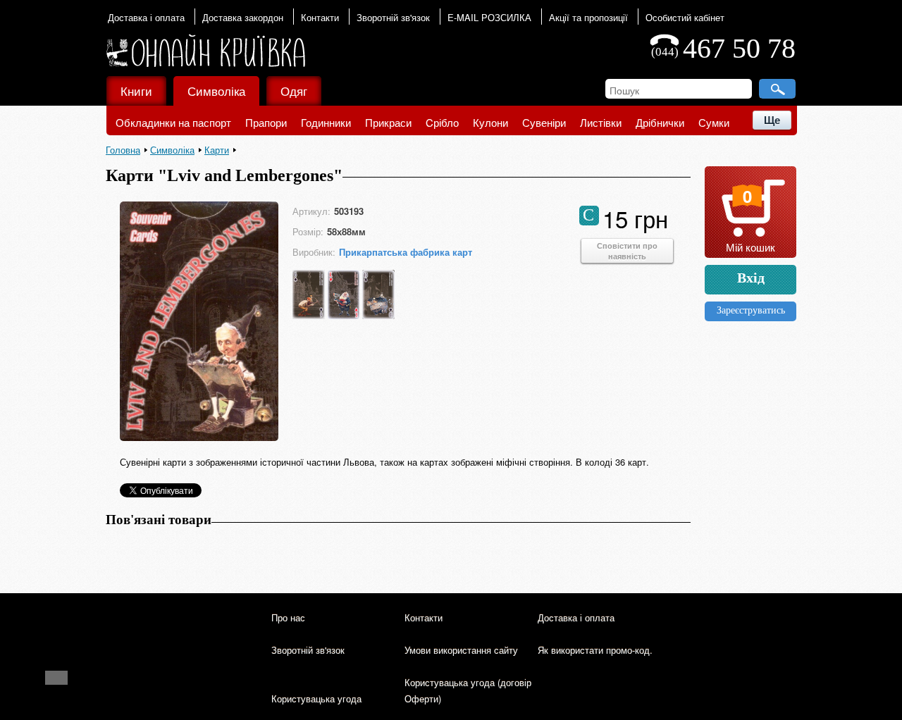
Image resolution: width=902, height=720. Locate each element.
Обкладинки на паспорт (173, 122)
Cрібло (442, 122)
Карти (216, 149)
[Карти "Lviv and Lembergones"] (199, 438)
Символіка (216, 90)
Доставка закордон (242, 17)
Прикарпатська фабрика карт (405, 252)
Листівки (601, 122)
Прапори (266, 122)
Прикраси (388, 122)
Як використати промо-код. (595, 650)
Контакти (320, 17)
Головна (123, 149)
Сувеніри (544, 122)
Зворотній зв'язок (393, 17)
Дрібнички (660, 122)
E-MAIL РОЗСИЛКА (489, 17)
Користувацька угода (316, 698)
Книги (136, 90)
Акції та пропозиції (588, 17)
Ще (772, 120)
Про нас (288, 617)
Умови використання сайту (461, 650)
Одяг (293, 90)
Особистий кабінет (684, 17)
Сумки (713, 122)
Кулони (490, 122)
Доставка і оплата (146, 17)
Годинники (326, 122)
